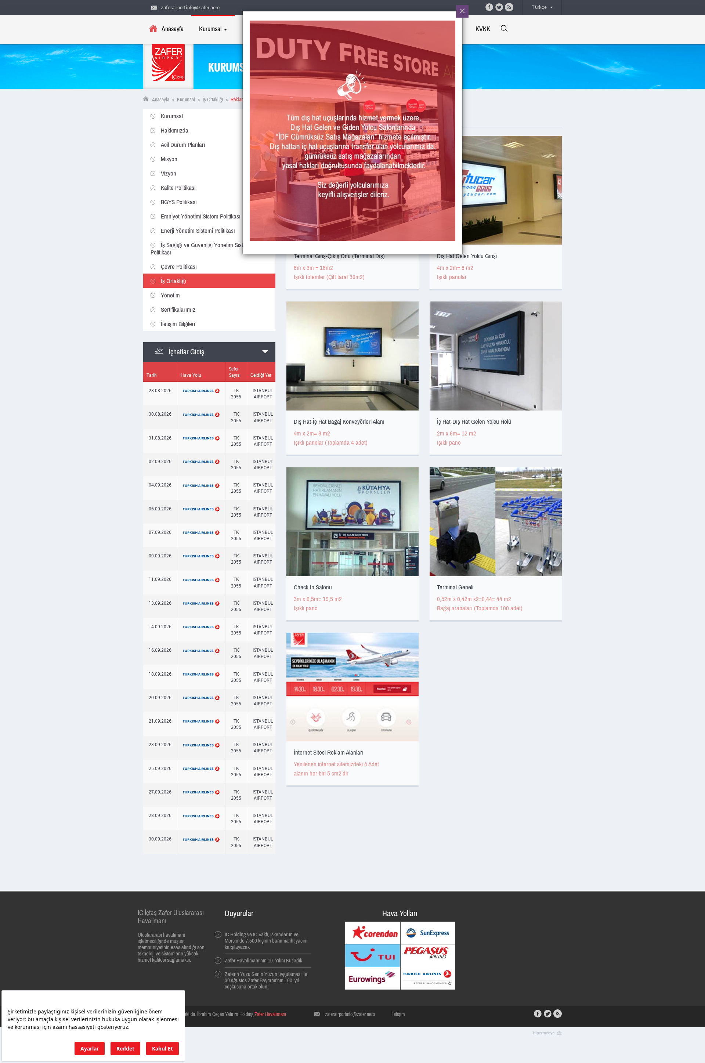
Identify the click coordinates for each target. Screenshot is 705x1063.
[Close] (462, 11)
